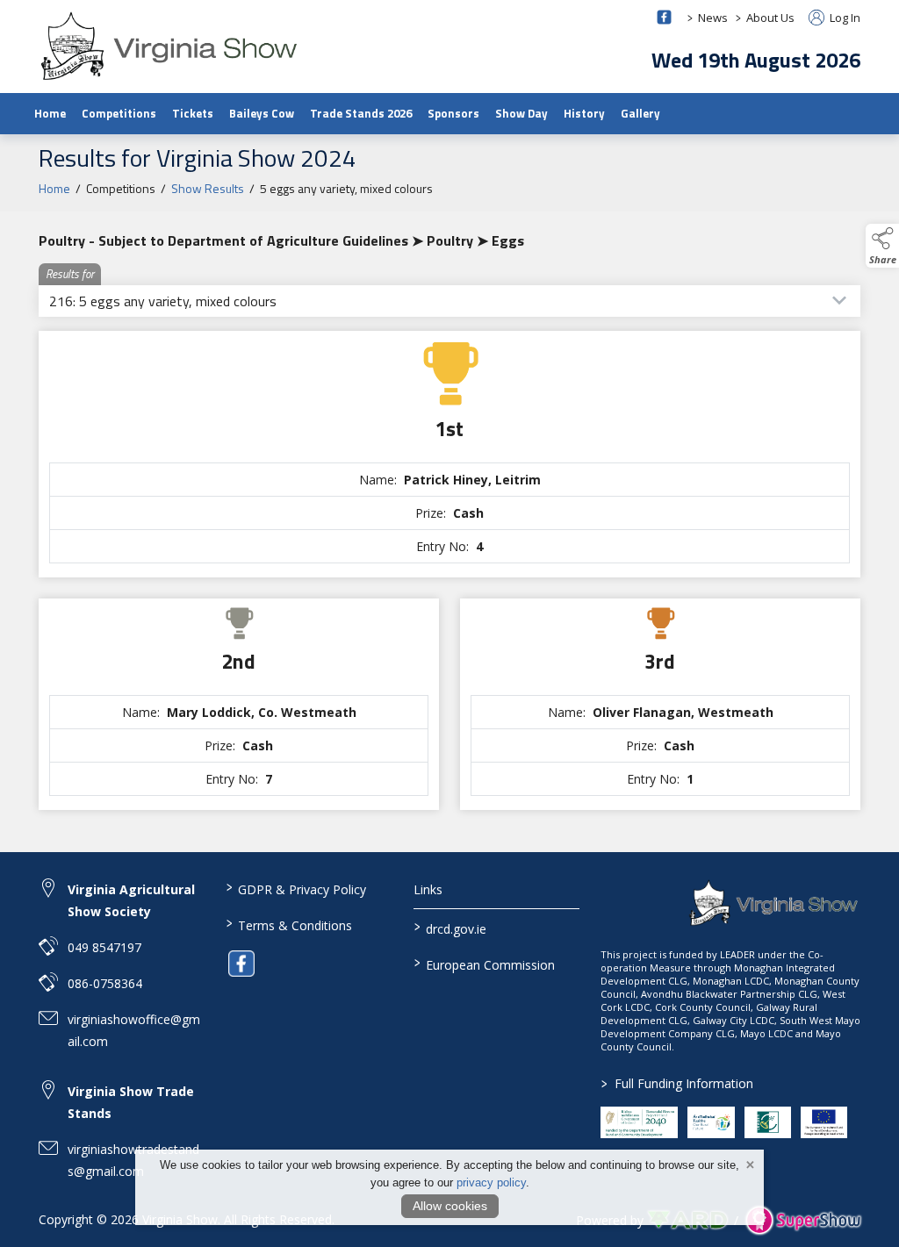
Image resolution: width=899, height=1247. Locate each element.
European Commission (484, 963)
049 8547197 (104, 947)
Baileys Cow (261, 113)
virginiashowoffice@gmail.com (134, 1030)
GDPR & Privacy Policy (296, 888)
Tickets (192, 113)
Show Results (207, 188)
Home (50, 113)
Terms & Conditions (289, 924)
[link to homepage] (170, 46)
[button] (882, 246)
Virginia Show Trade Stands (131, 1102)
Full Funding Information (677, 1083)
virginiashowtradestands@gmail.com (133, 1160)
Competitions (119, 113)
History (584, 113)
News (713, 17)
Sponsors (453, 113)
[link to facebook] (241, 963)
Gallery (640, 113)
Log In (843, 17)
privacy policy (491, 1182)
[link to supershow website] (802, 1220)
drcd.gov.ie (449, 927)
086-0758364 (105, 983)
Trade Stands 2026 (361, 113)
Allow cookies (450, 1206)
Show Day (521, 113)
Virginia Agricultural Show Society (131, 900)
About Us (770, 17)
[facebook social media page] (664, 17)
